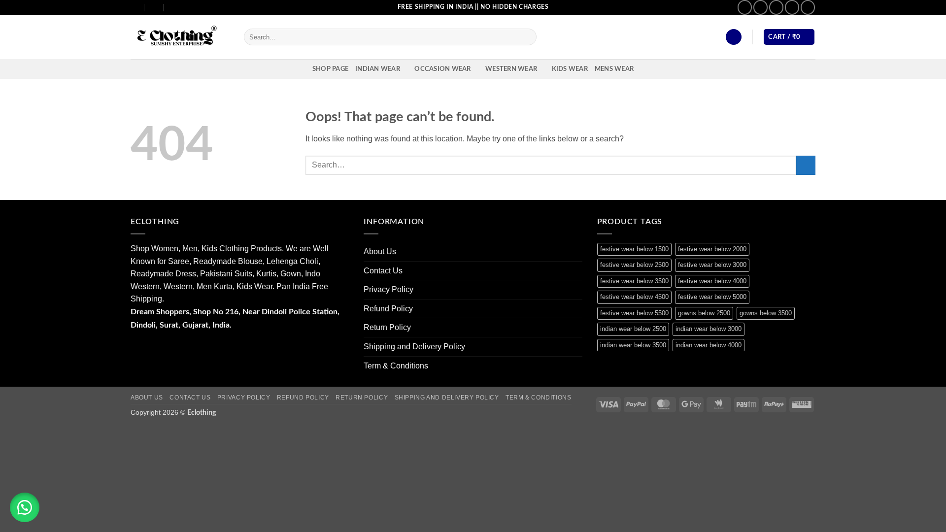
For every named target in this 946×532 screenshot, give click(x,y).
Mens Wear (614, 69)
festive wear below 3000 (712, 264)
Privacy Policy (388, 289)
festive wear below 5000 (712, 296)
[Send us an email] (776, 7)
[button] (734, 37)
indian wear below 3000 (709, 328)
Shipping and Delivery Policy (414, 346)
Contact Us (383, 270)
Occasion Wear (442, 69)
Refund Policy (388, 308)
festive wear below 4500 (634, 296)
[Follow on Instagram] (760, 7)
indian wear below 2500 (633, 328)
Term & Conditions (396, 366)
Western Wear (511, 69)
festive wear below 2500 (634, 264)
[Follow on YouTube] (808, 7)
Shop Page (330, 69)
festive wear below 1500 (634, 249)
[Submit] (527, 37)
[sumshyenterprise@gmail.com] (135, 7)
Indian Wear (377, 69)
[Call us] (792, 7)
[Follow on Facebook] (745, 7)
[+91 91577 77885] (154, 7)
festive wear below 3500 (634, 281)
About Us (380, 251)
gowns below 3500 (766, 313)
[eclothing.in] (180, 37)
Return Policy (387, 327)
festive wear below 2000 (712, 249)
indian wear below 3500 (633, 345)
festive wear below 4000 (712, 281)
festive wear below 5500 (634, 313)
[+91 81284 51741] (173, 7)
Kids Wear (570, 69)
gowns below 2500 (704, 313)
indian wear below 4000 (709, 345)
